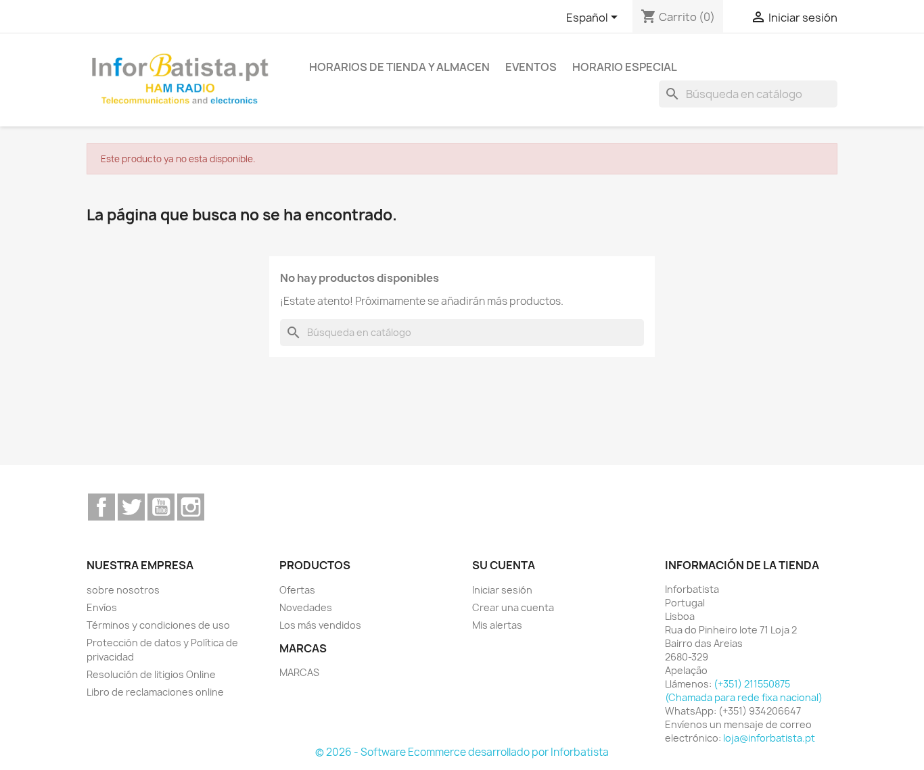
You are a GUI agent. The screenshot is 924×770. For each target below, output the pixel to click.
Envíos (102, 607)
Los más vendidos (320, 625)
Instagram (190, 507)
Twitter (131, 507)
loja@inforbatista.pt (769, 737)
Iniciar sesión (502, 589)
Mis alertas (497, 625)
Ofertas (297, 589)
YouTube (161, 507)
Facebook (101, 507)
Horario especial (624, 66)
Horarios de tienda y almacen (399, 66)
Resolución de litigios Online (151, 674)
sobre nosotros (123, 589)
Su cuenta (503, 565)
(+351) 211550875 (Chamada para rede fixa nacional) (744, 690)
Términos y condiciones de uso (158, 625)
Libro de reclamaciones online (155, 691)
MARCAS (299, 672)
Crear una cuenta (513, 607)
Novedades (305, 607)
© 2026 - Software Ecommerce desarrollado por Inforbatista (462, 752)
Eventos (531, 66)
